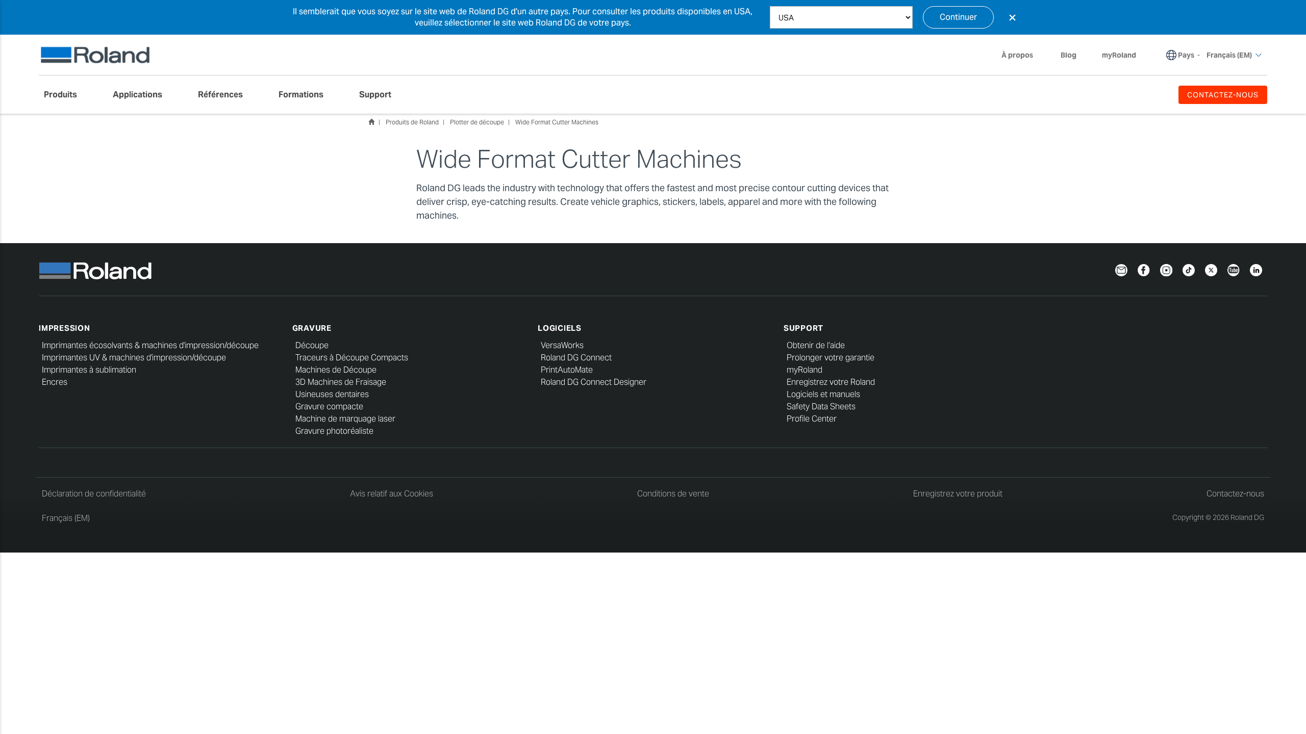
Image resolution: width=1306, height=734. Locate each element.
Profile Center (812, 418)
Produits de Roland (412, 122)
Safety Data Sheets (821, 406)
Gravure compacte (329, 406)
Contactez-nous (1235, 493)
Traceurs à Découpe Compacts (351, 357)
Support (803, 328)
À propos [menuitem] (1017, 55)
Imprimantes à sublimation (89, 369)
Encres (54, 382)
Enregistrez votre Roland (831, 382)
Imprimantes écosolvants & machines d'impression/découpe (150, 345)
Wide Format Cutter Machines (556, 122)
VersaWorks (562, 345)
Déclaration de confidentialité (94, 493)
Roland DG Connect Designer (593, 382)
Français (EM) (66, 518)
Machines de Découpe (335, 369)
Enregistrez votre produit (957, 493)
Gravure (312, 328)
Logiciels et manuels (823, 394)
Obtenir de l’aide (816, 345)
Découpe (312, 345)
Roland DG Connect (576, 357)
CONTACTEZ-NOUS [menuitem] (1223, 94)
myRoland (804, 369)
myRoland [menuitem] (1119, 55)
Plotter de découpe (477, 122)
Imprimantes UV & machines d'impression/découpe (134, 357)
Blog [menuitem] (1068, 55)
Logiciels (560, 328)
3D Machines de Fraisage (340, 382)
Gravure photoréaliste (334, 431)
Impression (64, 328)
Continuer (958, 17)
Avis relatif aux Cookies (391, 493)
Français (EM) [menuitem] (1229, 55)
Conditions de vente (673, 493)
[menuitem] (65, 95)
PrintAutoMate (567, 369)
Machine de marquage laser (345, 418)
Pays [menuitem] (1186, 55)
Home (371, 122)
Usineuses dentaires (332, 394)
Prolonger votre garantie (830, 357)
